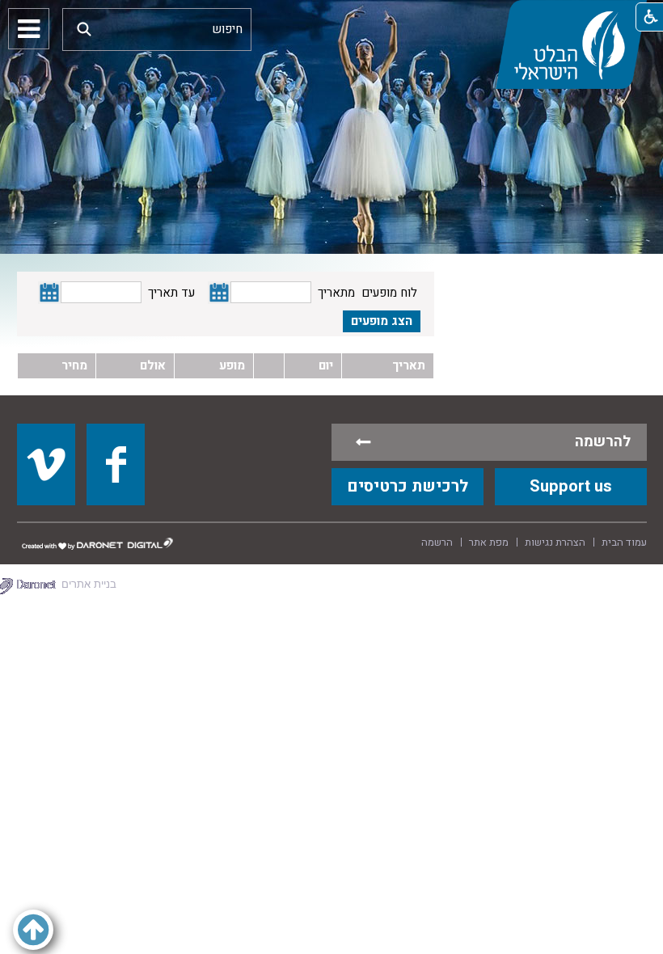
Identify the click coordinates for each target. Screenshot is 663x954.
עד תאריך (171, 293)
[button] (84, 29)
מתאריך (336, 293)
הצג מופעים (381, 321)
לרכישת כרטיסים (407, 486)
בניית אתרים (88, 584)
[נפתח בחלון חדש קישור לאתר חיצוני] (46, 464)
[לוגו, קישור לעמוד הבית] (571, 44)
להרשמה (603, 442)
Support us (571, 486)
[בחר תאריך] (219, 292)
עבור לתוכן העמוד (331, 16)
